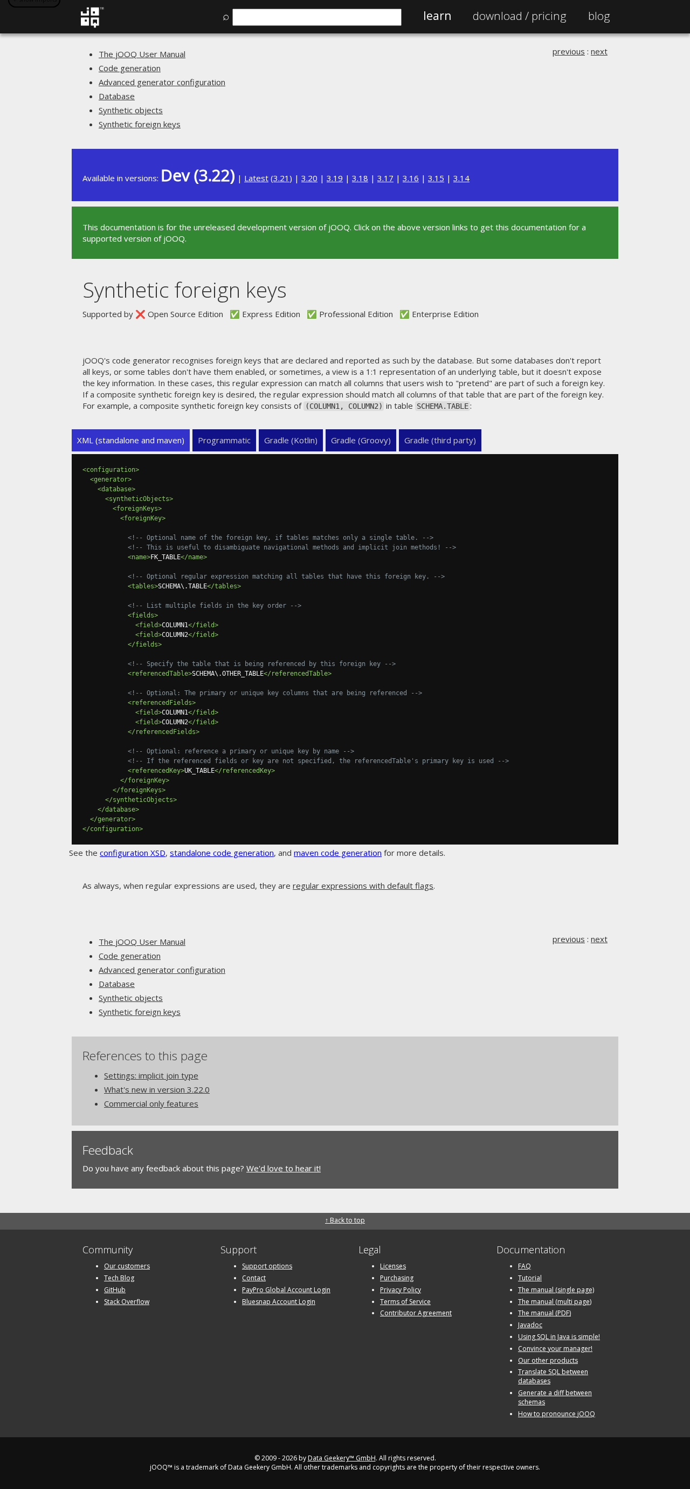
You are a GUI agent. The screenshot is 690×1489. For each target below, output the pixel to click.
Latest (256, 178)
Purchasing (396, 1277)
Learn (437, 15)
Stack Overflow (126, 1301)
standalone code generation (222, 852)
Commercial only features (151, 1103)
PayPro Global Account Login (286, 1289)
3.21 (281, 178)
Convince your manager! (555, 1348)
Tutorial (530, 1277)
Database (117, 96)
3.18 (360, 178)
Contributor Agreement (416, 1313)
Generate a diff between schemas (555, 1397)
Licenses (393, 1266)
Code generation (130, 68)
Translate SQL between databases (553, 1376)
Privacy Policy (400, 1289)
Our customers (127, 1266)
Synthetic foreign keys (140, 124)
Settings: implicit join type (151, 1075)
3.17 (385, 178)
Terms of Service (405, 1301)
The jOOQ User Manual (142, 54)
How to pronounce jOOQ (556, 1413)
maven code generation (338, 852)
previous (569, 51)
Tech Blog (119, 1277)
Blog (599, 15)
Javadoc (530, 1324)
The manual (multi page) (554, 1301)
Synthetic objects (131, 110)
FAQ (524, 1266)
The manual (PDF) (544, 1313)
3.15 (436, 178)
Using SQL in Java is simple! (559, 1336)
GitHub (115, 1289)
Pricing (520, 15)
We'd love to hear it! (283, 1168)
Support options (267, 1266)
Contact (254, 1277)
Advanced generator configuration (162, 82)
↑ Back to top (345, 1220)
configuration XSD (132, 852)
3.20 (309, 178)
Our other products (548, 1360)
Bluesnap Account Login (278, 1301)
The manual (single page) (556, 1289)
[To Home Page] (92, 25)
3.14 (461, 178)
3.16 (411, 178)
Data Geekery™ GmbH (342, 1458)
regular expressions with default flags (363, 885)
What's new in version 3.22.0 (157, 1089)
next (599, 51)
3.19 (335, 178)
